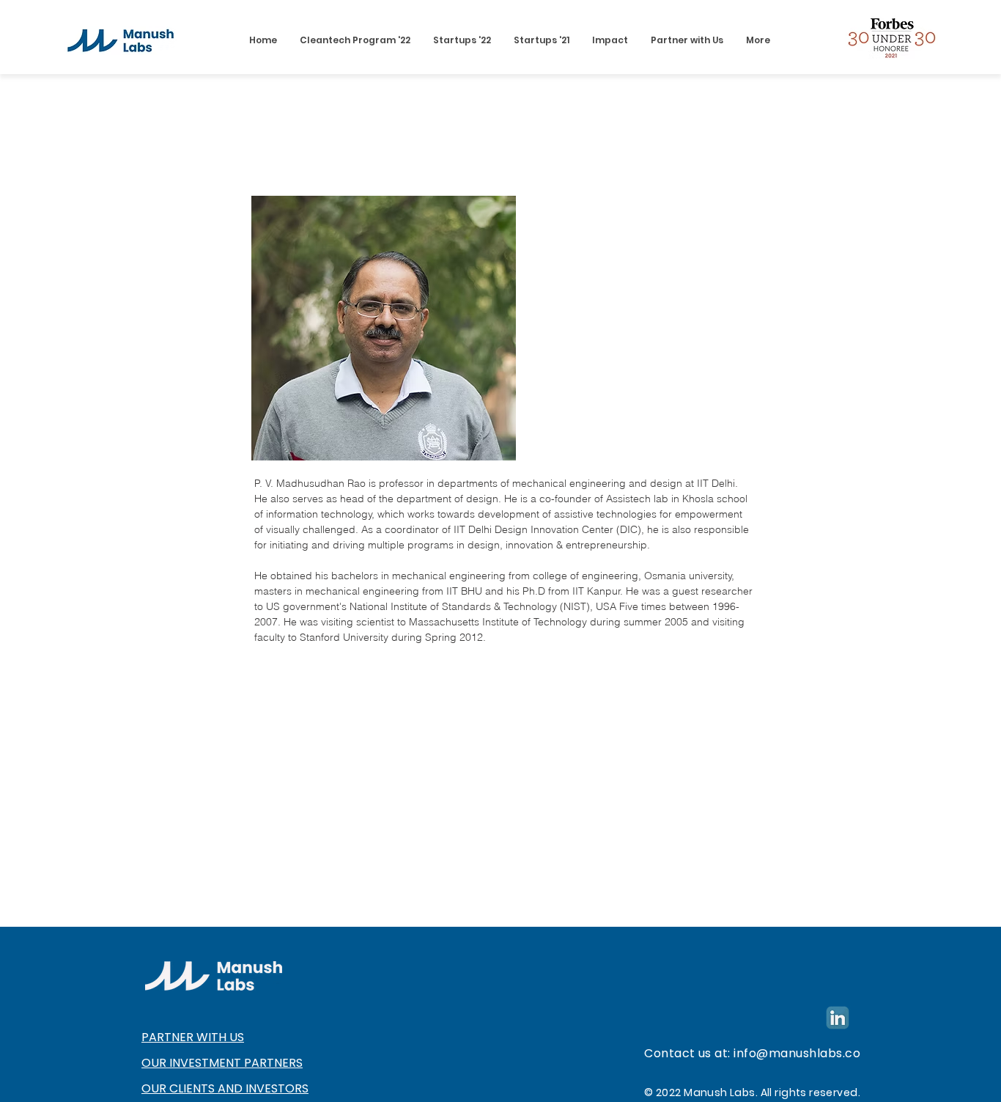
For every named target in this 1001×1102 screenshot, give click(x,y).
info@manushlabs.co (797, 1053)
